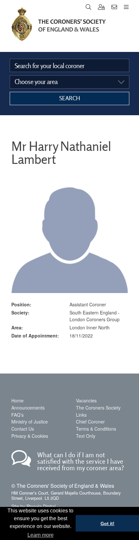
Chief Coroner (90, 421)
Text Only (85, 436)
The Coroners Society (98, 407)
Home (17, 400)
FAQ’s (17, 414)
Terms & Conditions (96, 428)
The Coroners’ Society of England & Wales (58, 24)
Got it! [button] (107, 523)
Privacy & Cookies (29, 436)
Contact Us (22, 428)
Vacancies (86, 400)
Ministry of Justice (29, 421)
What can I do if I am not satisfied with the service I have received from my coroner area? (80, 461)
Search (69, 98)
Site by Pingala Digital (33, 506)
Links (81, 414)
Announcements (28, 407)
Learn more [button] (40, 535)
